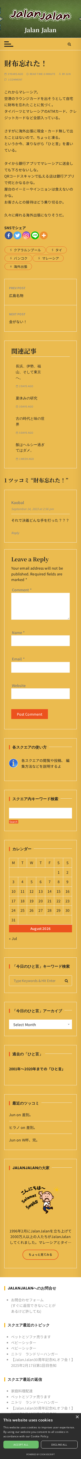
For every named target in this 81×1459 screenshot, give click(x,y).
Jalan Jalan (41, 30)
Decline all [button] (59, 1444)
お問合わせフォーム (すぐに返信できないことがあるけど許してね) (33, 1305)
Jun (67, 74)
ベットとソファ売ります (31, 1336)
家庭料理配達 (22, 1390)
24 (13, 910)
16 (67, 891)
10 (13, 891)
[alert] (40, 1436)
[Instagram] (26, 235)
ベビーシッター (23, 1342)
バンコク (21, 258)
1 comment (15, 79)
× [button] (77, 1417)
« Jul (13, 938)
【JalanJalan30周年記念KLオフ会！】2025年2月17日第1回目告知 (43, 1362)
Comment (22, 589)
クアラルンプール (27, 250)
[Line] (35, 235)
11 (22, 891)
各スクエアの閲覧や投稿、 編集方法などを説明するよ (45, 763)
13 (40, 891)
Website (19, 685)
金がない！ (18, 321)
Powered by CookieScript (40, 1454)
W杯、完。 (31, 1140)
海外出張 (20, 266)
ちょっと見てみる (40, 1254)
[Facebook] (9, 235)
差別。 (27, 1114)
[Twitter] (17, 235)
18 (22, 900)
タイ (58, 250)
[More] (44, 235)
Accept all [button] (21, 1444)
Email (18, 659)
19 (31, 900)
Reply (15, 533)
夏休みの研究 (26, 398)
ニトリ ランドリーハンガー (34, 1354)
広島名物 (16, 295)
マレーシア (50, 258)
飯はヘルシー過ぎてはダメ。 (30, 447)
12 (31, 891)
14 (49, 891)
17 (13, 900)
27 (40, 910)
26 (31, 910)
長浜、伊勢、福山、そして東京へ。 (28, 372)
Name (18, 632)
